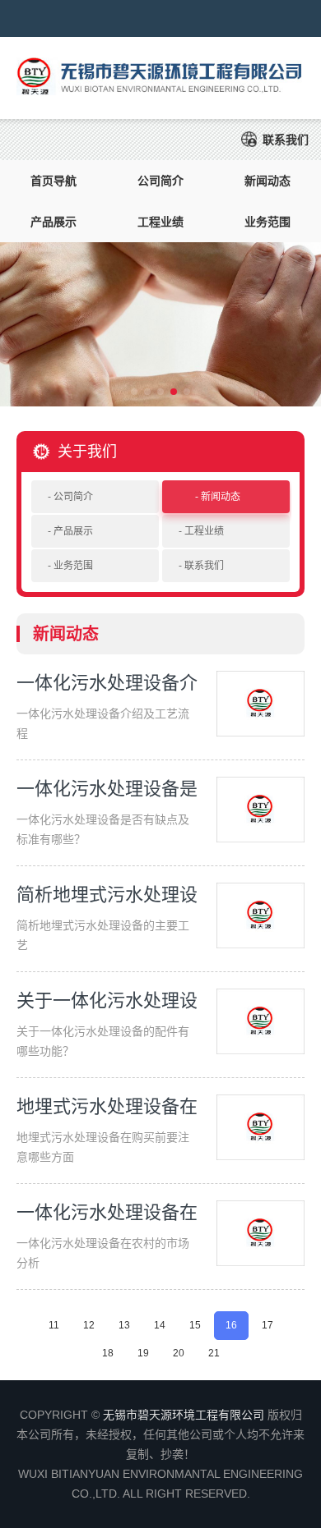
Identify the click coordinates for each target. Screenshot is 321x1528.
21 (214, 1353)
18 (108, 1353)
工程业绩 (160, 221)
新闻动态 (267, 180)
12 (89, 1325)
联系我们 (286, 139)
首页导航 (53, 180)
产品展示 (53, 221)
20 (178, 1353)
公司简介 (160, 180)
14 (159, 1325)
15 (195, 1325)
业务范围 (267, 221)
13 (124, 1325)
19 (143, 1353)
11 (54, 1325)
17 (267, 1325)
